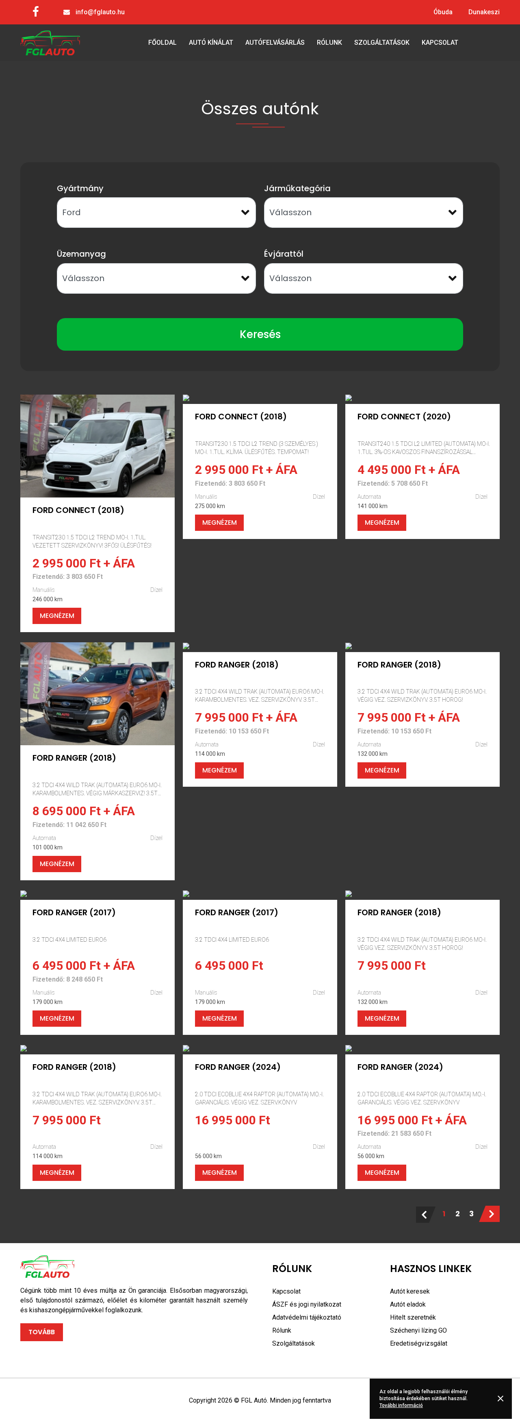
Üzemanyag (81, 254)
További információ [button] (401, 1405)
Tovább (41, 1332)
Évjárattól (283, 254)
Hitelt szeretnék (413, 1317)
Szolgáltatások (382, 42)
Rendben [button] (502, 1398)
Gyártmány (80, 188)
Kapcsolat (440, 42)
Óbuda (443, 12)
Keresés (260, 334)
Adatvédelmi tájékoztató (306, 1317)
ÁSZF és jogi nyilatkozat (306, 1304)
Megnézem (57, 615)
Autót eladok (408, 1304)
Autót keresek (410, 1291)
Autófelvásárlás (275, 42)
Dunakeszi (484, 12)
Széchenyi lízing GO (418, 1330)
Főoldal (162, 42)
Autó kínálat (211, 42)
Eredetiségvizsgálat (418, 1343)
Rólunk (329, 42)
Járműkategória (297, 188)
